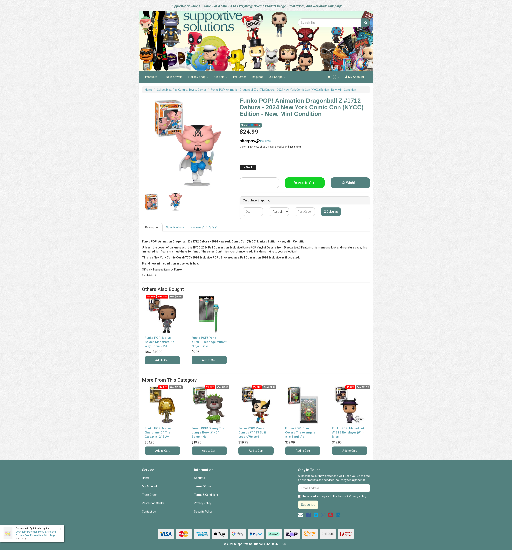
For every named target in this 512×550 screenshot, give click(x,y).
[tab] (152, 227)
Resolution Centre (153, 503)
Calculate (332, 211)
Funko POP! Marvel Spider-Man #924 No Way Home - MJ (159, 342)
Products (151, 77)
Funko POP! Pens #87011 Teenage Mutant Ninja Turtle (209, 342)
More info (265, 141)
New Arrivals (174, 77)
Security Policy (203, 511)
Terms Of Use (202, 486)
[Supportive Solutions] (202, 38)
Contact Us (149, 511)
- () (333, 77)
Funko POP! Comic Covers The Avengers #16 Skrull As (300, 432)
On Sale (219, 77)
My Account (149, 486)
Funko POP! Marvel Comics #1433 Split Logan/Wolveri (252, 432)
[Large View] (151, 202)
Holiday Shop (197, 77)
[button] (350, 182)
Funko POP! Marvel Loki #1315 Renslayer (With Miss (348, 432)
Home (146, 478)
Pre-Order (239, 77)
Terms (342, 496)
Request (257, 77)
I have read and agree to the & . (334, 496)
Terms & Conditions (206, 494)
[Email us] (300, 515)
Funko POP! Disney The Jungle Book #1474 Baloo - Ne (208, 432)
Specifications (175, 227)
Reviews (196, 227)
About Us (200, 478)
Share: (244, 125)
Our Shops (276, 77)
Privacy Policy (202, 503)
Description (152, 227)
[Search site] (365, 22)
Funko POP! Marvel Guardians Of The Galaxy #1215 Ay (158, 432)
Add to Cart (306, 183)
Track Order (149, 494)
